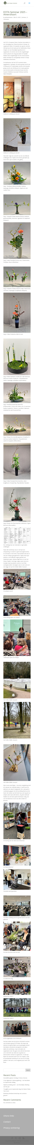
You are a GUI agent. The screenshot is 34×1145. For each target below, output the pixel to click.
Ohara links (8, 1115)
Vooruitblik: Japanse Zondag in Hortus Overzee (15, 1078)
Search (28, 1070)
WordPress (17, 1142)
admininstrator (8, 17)
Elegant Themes (16, 1141)
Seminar (24, 17)
